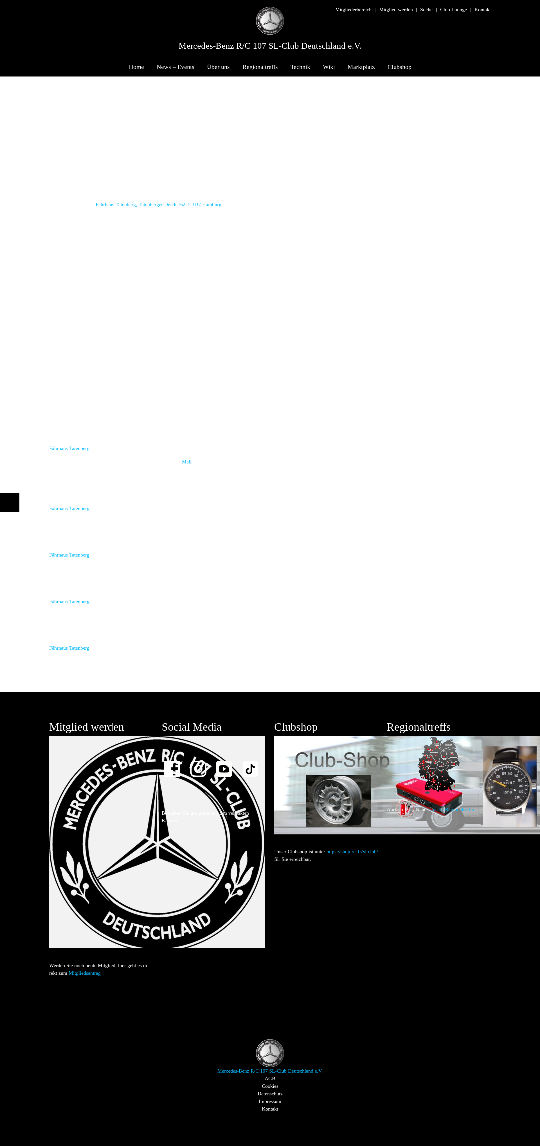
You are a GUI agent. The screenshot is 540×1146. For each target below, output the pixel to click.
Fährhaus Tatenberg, (116, 204)
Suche (426, 9)
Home (136, 66)
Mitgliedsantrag (85, 973)
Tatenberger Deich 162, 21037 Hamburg (180, 204)
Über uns (218, 66)
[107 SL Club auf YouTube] (226, 765)
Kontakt (482, 9)
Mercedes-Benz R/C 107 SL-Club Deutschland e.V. (270, 46)
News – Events (175, 66)
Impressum (270, 1101)
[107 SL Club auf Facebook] (174, 765)
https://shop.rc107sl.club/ (352, 851)
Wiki (329, 66)
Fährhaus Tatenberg (69, 448)
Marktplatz (361, 66)
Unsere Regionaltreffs (451, 809)
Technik (300, 66)
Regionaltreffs (260, 66)
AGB (270, 1078)
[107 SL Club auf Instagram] (201, 765)
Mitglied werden (396, 9)
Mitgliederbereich (353, 9)
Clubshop (399, 66)
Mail (187, 462)
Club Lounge (453, 9)
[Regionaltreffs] (439, 763)
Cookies (270, 1086)
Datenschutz (270, 1094)
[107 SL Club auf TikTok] (253, 765)
